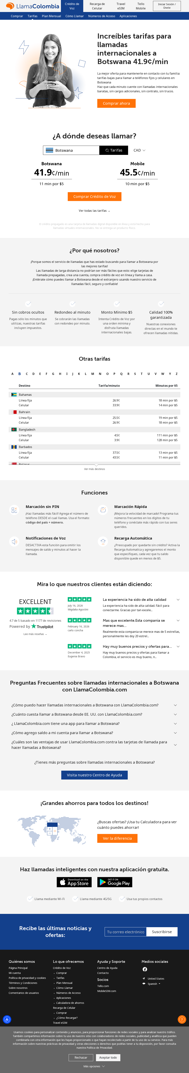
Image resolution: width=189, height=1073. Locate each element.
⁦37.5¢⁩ (116, 453)
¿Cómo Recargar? (67, 1017)
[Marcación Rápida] (103, 509)
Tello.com (103, 986)
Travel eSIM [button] (120, 6)
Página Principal (18, 968)
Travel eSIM (60, 1022)
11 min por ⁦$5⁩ (168, 457)
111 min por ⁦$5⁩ (167, 435)
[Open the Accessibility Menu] (7, 1019)
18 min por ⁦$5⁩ (168, 400)
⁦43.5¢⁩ (116, 457)
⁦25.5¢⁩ (116, 418)
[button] (72, 6)
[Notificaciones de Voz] (14, 541)
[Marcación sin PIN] (14, 509)
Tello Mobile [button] (141, 6)
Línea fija (25, 400)
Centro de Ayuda (107, 968)
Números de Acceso (101, 16)
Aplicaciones (128, 16)
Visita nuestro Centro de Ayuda (94, 774)
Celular (24, 405)
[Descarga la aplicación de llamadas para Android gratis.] (114, 882)
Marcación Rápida (130, 506)
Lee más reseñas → (35, 634)
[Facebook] (146, 969)
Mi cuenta (15, 973)
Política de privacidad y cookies (27, 978)
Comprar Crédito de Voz (94, 196)
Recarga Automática (133, 538)
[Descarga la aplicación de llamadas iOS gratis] (74, 882)
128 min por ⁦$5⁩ (167, 440)
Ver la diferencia (117, 838)
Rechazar (81, 1057)
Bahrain (24, 412)
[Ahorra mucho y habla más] (52, 831)
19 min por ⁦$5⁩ (168, 418)
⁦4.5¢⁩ (117, 435)
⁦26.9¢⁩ (116, 400)
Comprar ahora (116, 103)
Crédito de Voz (62, 968)
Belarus (24, 464)
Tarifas (60, 978)
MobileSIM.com (106, 991)
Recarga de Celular (64, 1008)
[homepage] (33, 6)
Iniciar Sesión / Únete (167, 5)
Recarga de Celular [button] (97, 6)
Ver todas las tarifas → (94, 211)
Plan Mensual (51, 16)
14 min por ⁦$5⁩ (168, 405)
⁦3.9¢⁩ (117, 440)
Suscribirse (162, 931)
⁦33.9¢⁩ (116, 405)
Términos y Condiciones (23, 983)
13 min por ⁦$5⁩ (168, 453)
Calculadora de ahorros (70, 1003)
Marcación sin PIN (42, 506)
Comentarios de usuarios (24, 993)
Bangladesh (27, 430)
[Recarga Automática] (103, 541)
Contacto (103, 973)
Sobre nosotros (18, 988)
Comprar (17, 16)
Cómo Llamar (75, 16)
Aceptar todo (108, 1057)
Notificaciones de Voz (46, 538)
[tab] (11, 373)
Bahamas (25, 395)
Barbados (25, 447)
